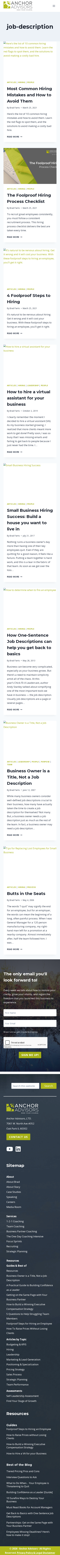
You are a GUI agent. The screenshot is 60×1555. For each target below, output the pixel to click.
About (10, 1176)
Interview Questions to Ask (21, 1477)
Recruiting (12, 1246)
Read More (14, 136)
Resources (12, 1260)
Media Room (13, 1207)
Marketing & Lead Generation (23, 1359)
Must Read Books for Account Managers (29, 1507)
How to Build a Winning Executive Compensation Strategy (25, 1307)
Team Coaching (15, 1226)
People (30, 82)
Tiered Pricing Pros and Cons (22, 1471)
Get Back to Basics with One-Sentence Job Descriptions (29, 1515)
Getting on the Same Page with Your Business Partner (26, 1297)
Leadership (12, 1354)
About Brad (13, 1181)
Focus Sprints (14, 1241)
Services (11, 1216)
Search (48, 1086)
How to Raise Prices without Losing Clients (26, 1436)
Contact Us (18, 1137)
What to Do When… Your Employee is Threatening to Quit (27, 1484)
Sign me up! (30, 1055)
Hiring (10, 1349)
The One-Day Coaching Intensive (24, 1236)
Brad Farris (15, 107)
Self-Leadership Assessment (22, 1396)
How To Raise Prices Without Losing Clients (26, 1331)
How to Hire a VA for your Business (26, 1453)
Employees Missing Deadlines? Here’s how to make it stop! (28, 1533)
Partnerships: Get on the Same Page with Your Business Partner (29, 1524)
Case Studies (13, 1192)
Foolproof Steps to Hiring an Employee (28, 1429)
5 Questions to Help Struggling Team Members (27, 1316)
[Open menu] (54, 6)
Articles (11, 82)
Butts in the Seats (26, 893)
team (9, 764)
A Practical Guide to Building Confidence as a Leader (29, 1287)
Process (31, 887)
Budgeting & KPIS (16, 1344)
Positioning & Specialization (22, 1364)
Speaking (11, 1197)
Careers (10, 1202)
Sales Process (14, 1374)
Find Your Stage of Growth (21, 1401)
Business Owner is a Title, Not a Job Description (28, 777)
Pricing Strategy (15, 1369)
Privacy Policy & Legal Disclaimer (36, 1552)
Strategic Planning (16, 1251)
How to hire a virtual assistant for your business (28, 398)
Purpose (45, 761)
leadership (33, 385)
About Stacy (13, 1187)
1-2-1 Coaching (15, 1221)
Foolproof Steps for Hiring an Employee (29, 1323)
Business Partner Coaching (21, 1231)
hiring (21, 82)
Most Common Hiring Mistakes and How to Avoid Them (29, 95)
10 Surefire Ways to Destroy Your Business (25, 1500)
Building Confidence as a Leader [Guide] (29, 1492)
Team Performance (17, 1384)
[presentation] (30, 59)
